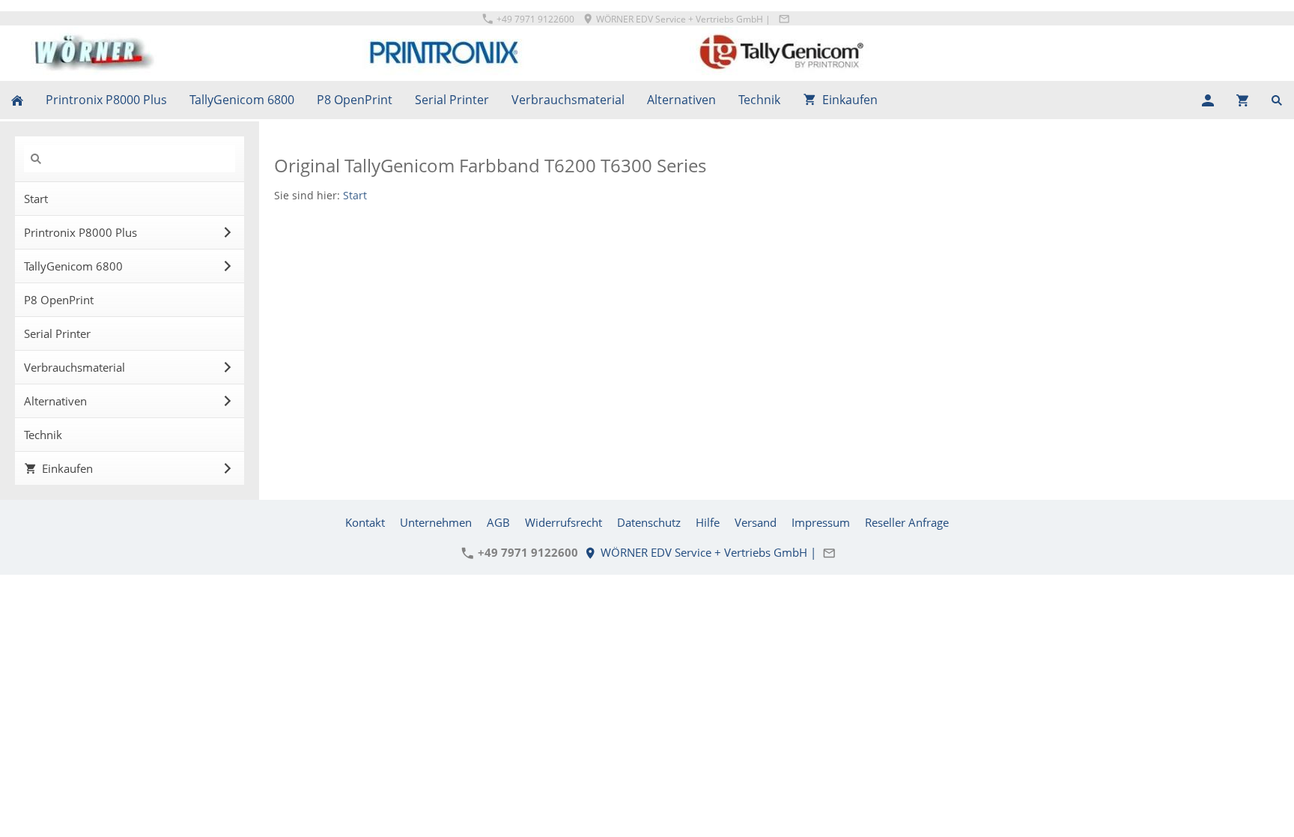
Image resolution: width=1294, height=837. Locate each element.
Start (355, 195)
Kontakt (365, 522)
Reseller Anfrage (907, 522)
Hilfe (708, 522)
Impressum (821, 522)
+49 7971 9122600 (534, 19)
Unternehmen (436, 522)
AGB (498, 522)
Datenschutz (649, 522)
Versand (756, 522)
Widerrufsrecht (563, 522)
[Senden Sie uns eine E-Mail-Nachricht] (783, 19)
